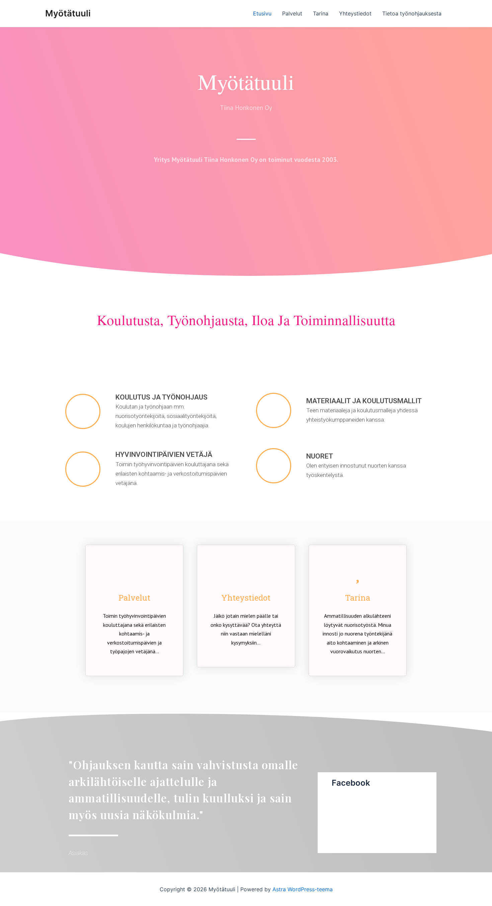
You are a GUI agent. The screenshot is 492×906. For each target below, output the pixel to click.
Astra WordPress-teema (302, 889)
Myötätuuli (68, 13)
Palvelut (292, 13)
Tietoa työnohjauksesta (411, 13)
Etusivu (262, 13)
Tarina (320, 13)
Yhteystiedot (355, 13)
